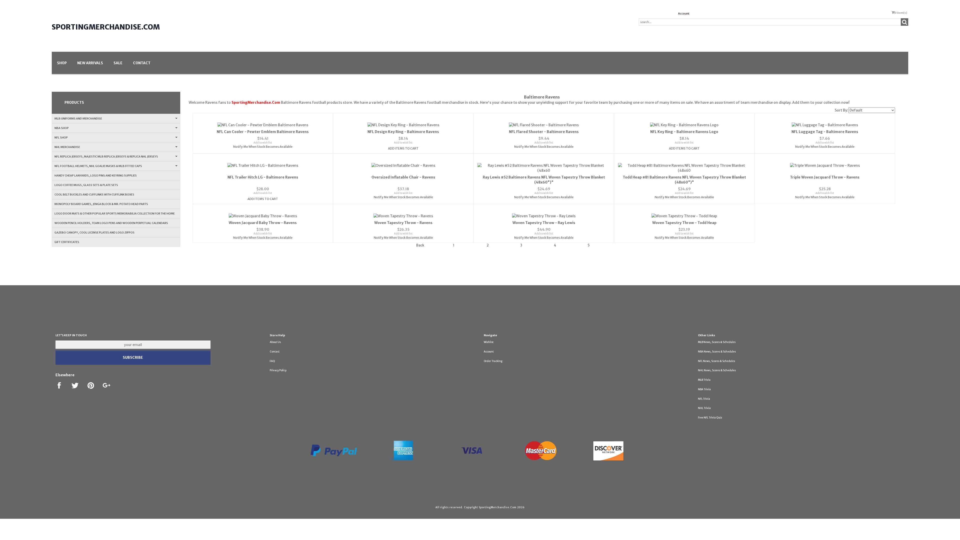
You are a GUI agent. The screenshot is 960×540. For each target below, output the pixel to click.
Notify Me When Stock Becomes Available (262, 146)
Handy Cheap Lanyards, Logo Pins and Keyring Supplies (95, 175)
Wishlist (489, 342)
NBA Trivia (704, 389)
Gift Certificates (66, 242)
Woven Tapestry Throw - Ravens (403, 222)
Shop (62, 63)
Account (683, 13)
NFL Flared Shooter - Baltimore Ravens (544, 132)
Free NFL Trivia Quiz (710, 417)
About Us (275, 342)
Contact (141, 63)
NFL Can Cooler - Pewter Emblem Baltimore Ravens (263, 132)
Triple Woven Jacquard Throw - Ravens (825, 177)
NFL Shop (61, 137)
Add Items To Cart (403, 148)
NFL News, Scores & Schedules (716, 361)
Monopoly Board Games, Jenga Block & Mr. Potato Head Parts (101, 204)
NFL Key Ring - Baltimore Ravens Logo (684, 132)
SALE (118, 63)
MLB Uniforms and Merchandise (78, 118)
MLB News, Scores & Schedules (717, 342)
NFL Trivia (704, 398)
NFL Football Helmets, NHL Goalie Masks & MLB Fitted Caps (98, 166)
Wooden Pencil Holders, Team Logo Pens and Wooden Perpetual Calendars (111, 223)
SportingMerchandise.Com (106, 27)
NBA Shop (61, 128)
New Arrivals (90, 63)
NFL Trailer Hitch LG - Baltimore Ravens (263, 177)
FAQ (272, 361)
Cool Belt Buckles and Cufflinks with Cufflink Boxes (94, 194)
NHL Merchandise (67, 147)
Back (420, 245)
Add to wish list (263, 142)
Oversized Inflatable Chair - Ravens (403, 177)
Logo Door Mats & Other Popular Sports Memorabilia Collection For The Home (114, 213)
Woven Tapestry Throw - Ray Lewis (543, 222)
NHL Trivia (704, 408)
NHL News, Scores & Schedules (717, 370)
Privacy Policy (278, 370)
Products (74, 102)
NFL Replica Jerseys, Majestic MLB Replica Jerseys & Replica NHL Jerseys (106, 156)
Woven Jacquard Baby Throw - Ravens (263, 222)
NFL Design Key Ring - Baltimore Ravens (403, 132)
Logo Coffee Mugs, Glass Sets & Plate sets (86, 185)
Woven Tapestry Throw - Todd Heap (684, 222)
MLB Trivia (704, 380)
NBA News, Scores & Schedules (717, 351)
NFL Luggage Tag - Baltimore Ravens (825, 132)
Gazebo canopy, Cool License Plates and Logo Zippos (94, 232)
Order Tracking (493, 361)
